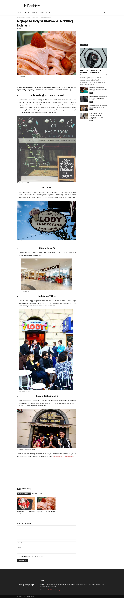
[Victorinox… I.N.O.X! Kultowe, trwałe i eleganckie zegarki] (93, 58)
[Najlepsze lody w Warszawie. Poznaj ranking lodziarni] (26, 503)
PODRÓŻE (34, 12)
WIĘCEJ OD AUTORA (37, 494)
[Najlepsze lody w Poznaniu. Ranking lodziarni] (46, 503)
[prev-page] (18, 516)
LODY (28, 488)
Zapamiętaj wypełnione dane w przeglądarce (31, 556)
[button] (105, 13)
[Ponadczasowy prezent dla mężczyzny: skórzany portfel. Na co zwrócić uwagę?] (84, 90)
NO (20, 28)
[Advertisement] (76, 6)
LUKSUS (42, 12)
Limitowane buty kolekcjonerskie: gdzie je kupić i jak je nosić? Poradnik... (98, 98)
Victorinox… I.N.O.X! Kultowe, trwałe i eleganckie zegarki (91, 71)
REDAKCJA (49, 12)
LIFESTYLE (27, 12)
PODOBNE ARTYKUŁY (24, 494)
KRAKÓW (24, 488)
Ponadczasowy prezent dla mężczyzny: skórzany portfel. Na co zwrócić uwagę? (98, 89)
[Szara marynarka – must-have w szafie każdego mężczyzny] (84, 108)
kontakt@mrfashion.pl (54, 590)
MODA (20, 12)
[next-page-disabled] (21, 516)
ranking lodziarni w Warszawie (63, 456)
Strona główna (20, 17)
